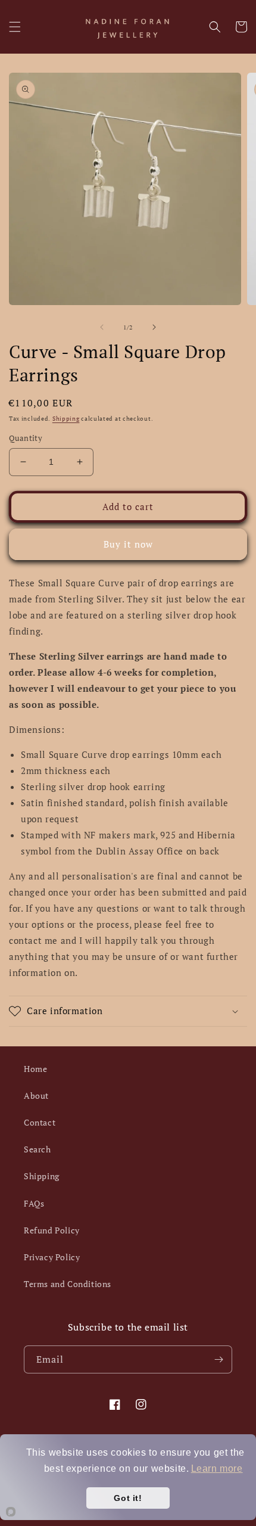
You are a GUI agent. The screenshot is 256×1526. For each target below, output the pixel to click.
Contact (39, 1122)
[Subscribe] (218, 1359)
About (36, 1095)
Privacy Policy (52, 1257)
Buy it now (128, 544)
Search (37, 1149)
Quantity (25, 438)
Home (35, 1068)
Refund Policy (52, 1230)
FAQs (34, 1203)
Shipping (66, 418)
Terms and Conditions (67, 1283)
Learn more (217, 1468)
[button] (15, 27)
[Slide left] (102, 327)
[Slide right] (154, 327)
